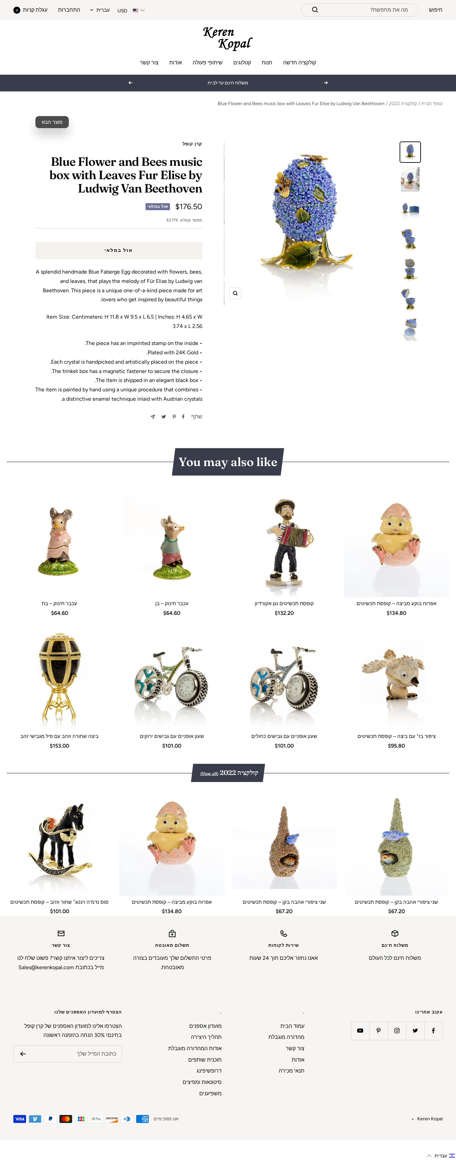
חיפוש (436, 10)
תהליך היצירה (206, 1037)
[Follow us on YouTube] (360, 1031)
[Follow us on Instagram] (397, 1031)
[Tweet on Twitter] (164, 416)
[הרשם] (23, 1054)
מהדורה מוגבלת (286, 1037)
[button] (441, 1156)
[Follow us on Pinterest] (378, 1031)
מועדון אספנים (205, 1026)
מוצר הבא (52, 122)
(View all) (209, 773)
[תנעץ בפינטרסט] (174, 416)
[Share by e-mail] (153, 417)
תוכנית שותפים (205, 1060)
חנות (267, 62)
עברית (103, 10)
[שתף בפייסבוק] (183, 416)
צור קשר (149, 62)
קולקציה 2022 (403, 103)
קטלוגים (242, 62)
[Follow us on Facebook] (433, 1031)
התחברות (69, 10)
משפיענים (210, 1093)
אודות (175, 62)
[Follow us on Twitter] (415, 1031)
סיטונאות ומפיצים (202, 1082)
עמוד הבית (432, 103)
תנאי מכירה (291, 1071)
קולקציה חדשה (299, 62)
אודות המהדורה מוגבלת (195, 1048)
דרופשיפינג (209, 1071)
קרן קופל (192, 143)
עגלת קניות (31, 10)
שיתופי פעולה (208, 62)
